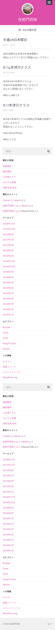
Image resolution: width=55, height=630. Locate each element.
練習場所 (7, 171)
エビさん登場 (9, 182)
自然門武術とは (10, 205)
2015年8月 (8, 234)
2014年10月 (9, 266)
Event (6, 332)
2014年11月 (9, 261)
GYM (5, 338)
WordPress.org (10, 377)
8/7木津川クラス (16, 105)
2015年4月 (8, 245)
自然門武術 (27, 19)
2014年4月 (8, 298)
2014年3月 (8, 304)
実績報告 (7, 166)
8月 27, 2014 (9, 45)
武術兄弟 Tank (10, 187)
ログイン (7, 361)
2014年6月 (8, 288)
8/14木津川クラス (17, 67)
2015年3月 (8, 250)
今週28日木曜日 (15, 40)
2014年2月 (8, 309)
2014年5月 (8, 293)
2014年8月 (8, 277)
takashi (17, 200)
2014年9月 (8, 271)
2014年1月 (8, 314)
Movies (6, 348)
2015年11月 (9, 229)
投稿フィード (9, 366)
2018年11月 (9, 223)
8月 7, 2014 (8, 110)
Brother (6, 327)
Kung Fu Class (9, 343)
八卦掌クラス (9, 176)
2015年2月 (8, 255)
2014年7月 (8, 282)
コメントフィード (11, 372)
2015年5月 (8, 239)
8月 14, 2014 (9, 72)
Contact (7, 200)
